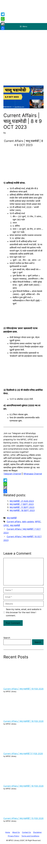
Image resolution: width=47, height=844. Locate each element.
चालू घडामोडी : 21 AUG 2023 (22, 501)
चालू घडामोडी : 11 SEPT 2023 (22, 507)
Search (6, 638)
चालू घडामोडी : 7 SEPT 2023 (22, 504)
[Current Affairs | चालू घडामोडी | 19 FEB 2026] (23, 673)
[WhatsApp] (23, 484)
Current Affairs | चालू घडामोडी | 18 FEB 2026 (23, 721)
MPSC (38, 521)
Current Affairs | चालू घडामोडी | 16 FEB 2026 (23, 786)
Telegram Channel (12, 474)
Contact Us (26, 832)
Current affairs (14, 521)
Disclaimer (37, 832)
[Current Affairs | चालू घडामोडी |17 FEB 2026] (23, 738)
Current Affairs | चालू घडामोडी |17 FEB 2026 (23, 753)
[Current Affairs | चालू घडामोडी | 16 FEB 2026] (23, 770)
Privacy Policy (13, 836)
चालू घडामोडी (12, 518)
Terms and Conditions (30, 836)
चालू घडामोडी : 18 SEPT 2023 (22, 510)
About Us (16, 832)
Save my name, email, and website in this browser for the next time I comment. (23, 612)
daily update (28, 521)
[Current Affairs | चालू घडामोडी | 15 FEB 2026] (23, 803)
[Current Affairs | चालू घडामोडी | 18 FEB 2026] (23, 706)
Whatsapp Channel (33, 474)
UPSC (6, 525)
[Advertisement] (23, 55)
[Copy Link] (23, 487)
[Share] (23, 491)
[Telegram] (23, 480)
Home (7, 832)
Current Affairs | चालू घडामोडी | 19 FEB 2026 (23, 689)
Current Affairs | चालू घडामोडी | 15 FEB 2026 (23, 818)
